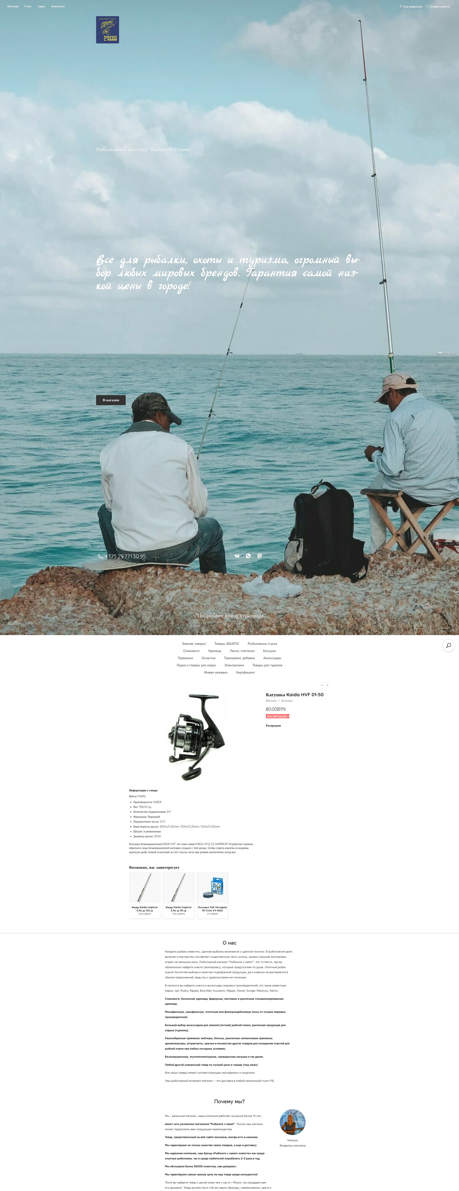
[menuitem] (322, 685)
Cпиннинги (191, 651)
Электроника (234, 665)
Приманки (185, 658)
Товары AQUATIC (226, 644)
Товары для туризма (267, 665)
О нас (28, 6)
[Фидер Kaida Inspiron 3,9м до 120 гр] (144, 887)
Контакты (58, 6)
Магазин (12, 6)
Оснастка (209, 658)
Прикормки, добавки (239, 658)
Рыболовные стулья (262, 644)
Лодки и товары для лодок (196, 665)
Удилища (214, 651)
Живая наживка (216, 672)
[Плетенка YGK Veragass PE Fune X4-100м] (212, 887)
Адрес (41, 6)
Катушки (269, 651)
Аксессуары (272, 658)
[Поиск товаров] (448, 645)
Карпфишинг (245, 672)
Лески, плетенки (242, 651)
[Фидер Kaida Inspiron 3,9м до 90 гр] (178, 887)
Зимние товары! (194, 644)
